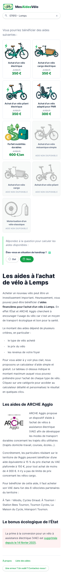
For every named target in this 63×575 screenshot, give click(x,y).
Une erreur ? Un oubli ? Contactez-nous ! (25, 568)
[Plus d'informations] (49, 252)
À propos (7, 561)
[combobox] (34, 15)
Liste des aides (23, 561)
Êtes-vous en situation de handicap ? (26, 252)
